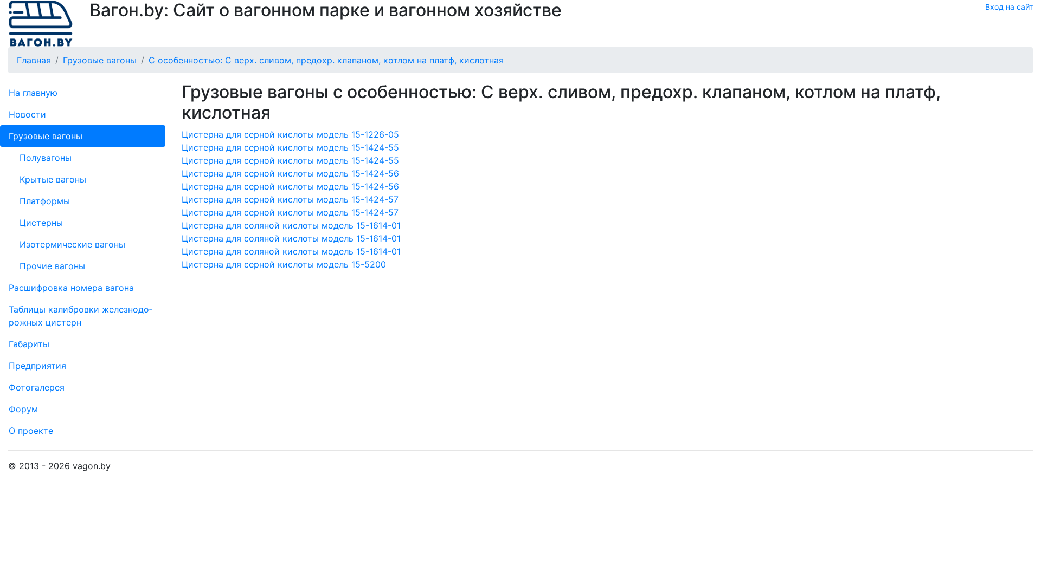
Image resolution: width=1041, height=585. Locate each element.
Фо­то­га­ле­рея (37, 387)
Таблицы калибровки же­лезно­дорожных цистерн (80, 316)
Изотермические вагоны (72, 244)
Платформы (45, 201)
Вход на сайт (1009, 6)
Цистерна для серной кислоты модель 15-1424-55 (290, 147)
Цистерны (41, 222)
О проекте (31, 430)
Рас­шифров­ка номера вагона (71, 287)
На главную (33, 92)
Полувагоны (46, 157)
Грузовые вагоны (45, 136)
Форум (23, 409)
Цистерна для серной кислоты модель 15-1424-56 (290, 173)
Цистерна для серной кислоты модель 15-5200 (284, 264)
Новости (27, 114)
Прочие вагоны (52, 266)
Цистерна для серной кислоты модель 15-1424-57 (290, 199)
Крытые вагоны (53, 179)
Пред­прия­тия (37, 365)
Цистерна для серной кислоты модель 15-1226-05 (290, 134)
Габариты (29, 344)
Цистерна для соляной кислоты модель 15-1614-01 (291, 225)
